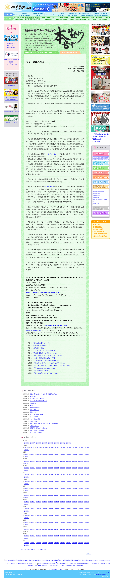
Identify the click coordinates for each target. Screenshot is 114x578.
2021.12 (26, 475)
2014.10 (38, 522)
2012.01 (26, 538)
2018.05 (68, 495)
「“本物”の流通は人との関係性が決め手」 (45, 360)
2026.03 (56, 443)
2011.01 (26, 545)
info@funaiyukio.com (56, 569)
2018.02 (86, 495)
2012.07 (56, 536)
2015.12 (26, 515)
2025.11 (32, 447)
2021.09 (44, 475)
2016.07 (56, 509)
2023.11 (32, 461)
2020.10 (38, 481)
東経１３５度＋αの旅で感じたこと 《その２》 (44, 423)
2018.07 (56, 495)
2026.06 (38, 443)
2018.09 (44, 495)
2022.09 (44, 468)
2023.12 (26, 461)
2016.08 (50, 509)
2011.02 (86, 543)
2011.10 (38, 543)
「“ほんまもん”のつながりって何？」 (44, 350)
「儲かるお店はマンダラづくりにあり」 (47, 373)
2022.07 (56, 468)
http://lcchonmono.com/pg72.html (56, 325)
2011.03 (80, 543)
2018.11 (32, 495)
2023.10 (38, 461)
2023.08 (50, 461)
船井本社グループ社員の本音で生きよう (75, 565)
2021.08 (50, 475)
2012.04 (74, 536)
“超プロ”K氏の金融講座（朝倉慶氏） (47, 563)
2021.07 (56, 475)
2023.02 (86, 461)
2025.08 (50, 447)
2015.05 (68, 515)
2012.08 (50, 536)
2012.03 (80, 536)
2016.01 (26, 511)
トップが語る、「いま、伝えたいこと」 (18, 560)
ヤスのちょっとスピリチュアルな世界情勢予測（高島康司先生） (20, 563)
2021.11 (32, 475)
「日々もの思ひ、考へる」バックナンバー (33, 549)
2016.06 (62, 509)
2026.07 (32, 443)
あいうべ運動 (34, 416)
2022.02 (86, 468)
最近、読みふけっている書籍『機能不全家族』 (44, 394)
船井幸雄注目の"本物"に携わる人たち (73, 14)
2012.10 (38, 536)
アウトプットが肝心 (36, 432)
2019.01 (26, 490)
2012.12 (26, 536)
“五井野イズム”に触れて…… (38, 398)
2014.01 (26, 524)
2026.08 (26, 443)
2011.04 (74, 543)
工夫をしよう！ (34, 426)
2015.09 (44, 515)
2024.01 (26, 456)
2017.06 (62, 502)
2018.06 (62, 495)
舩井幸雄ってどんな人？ (35, 560)
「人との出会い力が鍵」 (41, 370)
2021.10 (38, 475)
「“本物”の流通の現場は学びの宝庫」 (44, 358)
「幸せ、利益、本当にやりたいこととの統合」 (47, 355)
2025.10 (38, 447)
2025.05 (68, 447)
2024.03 (80, 454)
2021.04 (74, 475)
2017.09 (44, 502)
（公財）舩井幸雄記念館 (100, 234)
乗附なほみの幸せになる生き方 (78, 18)
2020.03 (80, 481)
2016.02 (86, 509)
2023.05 (68, 461)
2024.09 (44, 454)
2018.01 (26, 497)
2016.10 (38, 509)
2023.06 (62, 461)
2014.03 (80, 522)
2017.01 (26, 504)
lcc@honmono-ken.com (33, 330)
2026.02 (62, 443)
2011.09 (44, 543)
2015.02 (86, 515)
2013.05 (68, 529)
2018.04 (74, 495)
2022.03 (80, 468)
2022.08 (50, 468)
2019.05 (68, 488)
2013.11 (32, 529)
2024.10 (38, 454)
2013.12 (26, 529)
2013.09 (44, 529)
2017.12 (26, 502)
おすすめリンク (50, 14)
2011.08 (50, 543)
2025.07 (56, 447)
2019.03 (80, 488)
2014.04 (74, 522)
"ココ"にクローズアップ (102, 14)
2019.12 (26, 488)
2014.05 (68, 522)
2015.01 (26, 518)
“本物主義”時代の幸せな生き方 (62, 18)
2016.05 (68, 509)
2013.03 (80, 529)
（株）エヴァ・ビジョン (100, 236)
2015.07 (56, 515)
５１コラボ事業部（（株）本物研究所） (11, 99)
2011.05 (68, 543)
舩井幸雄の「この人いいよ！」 (90, 560)
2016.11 (32, 509)
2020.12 (26, 481)
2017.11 (32, 502)
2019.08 (50, 488)
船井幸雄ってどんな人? (38, 14)
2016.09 (44, 509)
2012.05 (68, 536)
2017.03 (80, 502)
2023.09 (44, 461)
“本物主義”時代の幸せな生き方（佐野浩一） (88, 563)
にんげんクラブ (49, 187)
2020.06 (62, 481)
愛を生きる (33, 396)
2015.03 (80, 515)
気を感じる (33, 403)
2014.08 (50, 522)
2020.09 (44, 481)
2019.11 (32, 488)
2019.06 (62, 488)
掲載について (97, 139)
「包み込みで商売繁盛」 (40, 345)
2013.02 (86, 529)
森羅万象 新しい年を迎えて (38, 428)
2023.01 (26, 463)
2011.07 (56, 543)
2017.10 (38, 502)
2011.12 (26, 543)
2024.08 (50, 454)
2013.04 (74, 529)
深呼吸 (32, 405)
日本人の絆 (33, 412)
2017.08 (50, 502)
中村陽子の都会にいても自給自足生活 (48, 18)
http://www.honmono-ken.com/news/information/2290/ (43, 292)
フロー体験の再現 (35, 419)
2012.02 (86, 536)
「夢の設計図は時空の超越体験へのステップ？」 (48, 353)
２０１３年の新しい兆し (37, 414)
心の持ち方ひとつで (36, 421)
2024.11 (32, 454)
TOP (6, 560)
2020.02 (86, 481)
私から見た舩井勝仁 (61, 14)
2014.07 (56, 522)
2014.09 (44, 522)
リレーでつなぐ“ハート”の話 (57, 565)
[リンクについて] (105, 572)
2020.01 (26, 484)
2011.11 (32, 543)
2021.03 (80, 475)
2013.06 (62, 529)
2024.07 (56, 454)
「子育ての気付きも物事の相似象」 (45, 368)
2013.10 (38, 529)
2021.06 (62, 475)
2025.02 (86, 447)
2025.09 (44, 447)
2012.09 (44, 536)
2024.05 (68, 454)
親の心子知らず (34, 410)
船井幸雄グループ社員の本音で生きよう (103, 18)
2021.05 (68, 475)
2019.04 (74, 488)
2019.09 (44, 488)
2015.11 (32, 515)
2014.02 (86, 522)
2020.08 (50, 481)
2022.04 (74, 468)
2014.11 (32, 522)
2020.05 (68, 481)
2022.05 (68, 468)
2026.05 (44, 443)
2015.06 (62, 515)
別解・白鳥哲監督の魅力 (37, 430)
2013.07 (56, 529)
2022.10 (38, 468)
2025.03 (80, 447)
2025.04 (74, 447)
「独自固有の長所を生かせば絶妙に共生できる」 (49, 363)
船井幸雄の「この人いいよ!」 (86, 14)
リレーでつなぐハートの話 (91, 18)
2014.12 (26, 522)
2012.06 (62, 536)
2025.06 (62, 447)
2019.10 (38, 488)
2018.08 (50, 495)
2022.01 (26, 470)
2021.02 (86, 475)
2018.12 (26, 495)
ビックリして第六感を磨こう (38, 401)
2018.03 (80, 495)
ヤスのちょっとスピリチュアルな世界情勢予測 (33, 18)
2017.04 (74, 502)
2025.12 (26, 447)
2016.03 (80, 509)
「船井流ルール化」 (38, 348)
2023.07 (56, 461)
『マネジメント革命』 (51, 154)
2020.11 (32, 481)
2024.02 (86, 454)
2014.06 (62, 522)
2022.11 (32, 468)
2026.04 (50, 443)
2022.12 (26, 468)
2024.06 (62, 454)
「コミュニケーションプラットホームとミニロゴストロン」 (53, 365)
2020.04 (74, 481)
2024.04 (74, 454)
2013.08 (50, 529)
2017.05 (68, 502)
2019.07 (56, 488)
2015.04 (74, 515)
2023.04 (74, 461)
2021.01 (26, 477)
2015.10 (38, 515)
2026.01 (68, 443)
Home (11, 14)
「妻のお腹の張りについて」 (41, 343)
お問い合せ (96, 141)
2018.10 (38, 495)
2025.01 (26, 450)
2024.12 (26, 454)
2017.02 (86, 502)
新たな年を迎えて (35, 407)
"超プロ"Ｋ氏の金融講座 (14, 18)
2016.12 (26, 509)
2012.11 (32, 536)
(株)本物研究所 (97, 227)
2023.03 (80, 461)
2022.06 (62, 468)
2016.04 (74, 509)
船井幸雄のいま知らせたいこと (24, 14)
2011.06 (62, 543)
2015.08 (50, 515)
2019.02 (86, 488)
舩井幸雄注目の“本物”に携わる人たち (72, 560)
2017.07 (56, 502)
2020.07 (56, 481)
